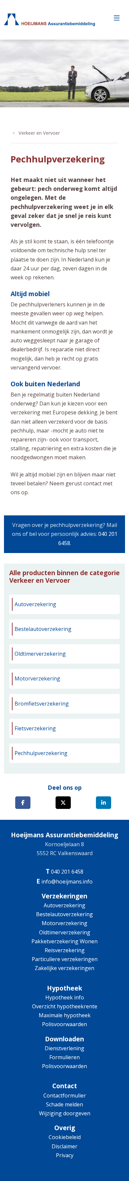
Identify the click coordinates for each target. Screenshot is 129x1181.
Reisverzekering (65, 950)
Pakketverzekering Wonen (64, 941)
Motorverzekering (37, 678)
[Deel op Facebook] (22, 802)
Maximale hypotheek (65, 1015)
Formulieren (64, 1057)
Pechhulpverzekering (41, 753)
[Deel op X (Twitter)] (63, 802)
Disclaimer (64, 1146)
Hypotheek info (64, 997)
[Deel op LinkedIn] (103, 802)
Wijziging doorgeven (64, 1113)
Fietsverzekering (35, 728)
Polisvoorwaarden (64, 1024)
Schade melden (64, 1104)
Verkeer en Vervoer (39, 133)
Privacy (64, 1155)
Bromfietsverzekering (42, 703)
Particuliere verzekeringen (65, 959)
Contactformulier (64, 1095)
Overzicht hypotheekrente (64, 1006)
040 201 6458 (67, 871)
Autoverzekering (35, 604)
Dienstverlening (64, 1048)
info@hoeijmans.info (67, 881)
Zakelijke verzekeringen (64, 968)
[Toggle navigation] (116, 19)
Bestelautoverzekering (43, 629)
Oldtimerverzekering (40, 653)
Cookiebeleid (65, 1137)
